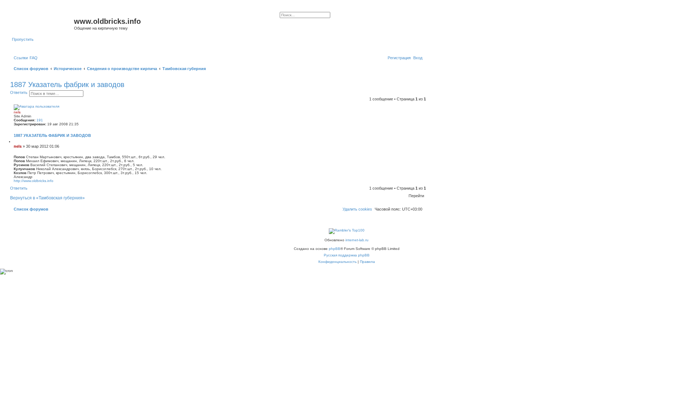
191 (39, 120)
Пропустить (23, 39)
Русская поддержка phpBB (347, 255)
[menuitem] (34, 58)
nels (17, 112)
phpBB (334, 249)
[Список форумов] (43, 23)
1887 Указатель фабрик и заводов (67, 84)
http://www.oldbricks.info (33, 181)
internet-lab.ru (357, 240)
